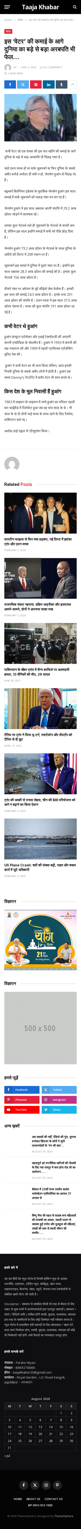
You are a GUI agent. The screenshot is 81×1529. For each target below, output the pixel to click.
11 (20, 1427)
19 (30, 1434)
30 (71, 1441)
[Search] (74, 7)
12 (30, 1427)
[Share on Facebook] (10, 84)
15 (61, 1427)
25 (20, 1441)
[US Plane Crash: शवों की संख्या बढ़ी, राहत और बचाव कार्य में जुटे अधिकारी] (40, 839)
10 (9, 1427)
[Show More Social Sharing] (72, 84)
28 (50, 1441)
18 (20, 1434)
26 (30, 1441)
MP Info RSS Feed (40, 1505)
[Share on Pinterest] (36, 84)
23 (71, 1434)
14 (50, 1427)
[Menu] (7, 7)
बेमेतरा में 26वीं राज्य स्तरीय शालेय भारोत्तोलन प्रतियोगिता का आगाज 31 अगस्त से (51, 1193)
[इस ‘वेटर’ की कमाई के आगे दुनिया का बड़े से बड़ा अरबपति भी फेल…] (40, 117)
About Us (33, 1499)
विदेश (8, 31)
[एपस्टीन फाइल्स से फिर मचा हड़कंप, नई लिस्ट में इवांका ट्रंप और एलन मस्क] (40, 513)
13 (40, 1427)
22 (61, 1434)
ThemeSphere (63, 1516)
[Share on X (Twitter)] (23, 84)
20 (40, 1434)
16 (71, 1427)
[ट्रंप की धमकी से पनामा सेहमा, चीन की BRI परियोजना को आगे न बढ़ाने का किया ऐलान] (40, 773)
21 (50, 1434)
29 (61, 1441)
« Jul (7, 1456)
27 (40, 1441)
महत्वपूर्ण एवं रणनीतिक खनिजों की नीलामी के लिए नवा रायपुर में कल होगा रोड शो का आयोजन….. (54, 1167)
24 (9, 1441)
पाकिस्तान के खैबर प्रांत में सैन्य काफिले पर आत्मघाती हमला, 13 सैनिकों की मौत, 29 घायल (36, 671)
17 (9, 1434)
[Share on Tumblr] (61, 84)
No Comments (52, 67)
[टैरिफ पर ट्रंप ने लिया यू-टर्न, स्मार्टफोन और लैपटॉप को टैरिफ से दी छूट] (40, 708)
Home (18, 1499)
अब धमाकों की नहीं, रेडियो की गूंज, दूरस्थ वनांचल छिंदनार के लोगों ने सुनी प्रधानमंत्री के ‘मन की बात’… (54, 1141)
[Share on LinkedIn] (48, 84)
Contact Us (54, 1499)
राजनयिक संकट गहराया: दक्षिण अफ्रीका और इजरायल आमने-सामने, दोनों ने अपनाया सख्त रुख (37, 606)
